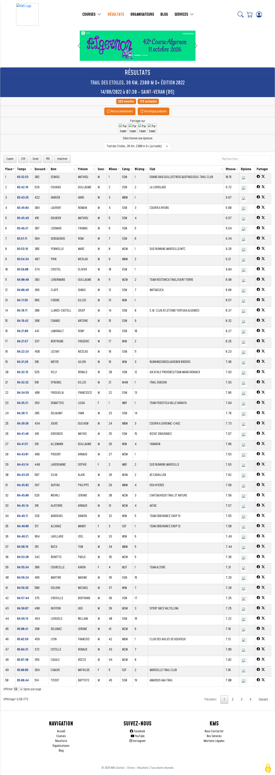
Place (8, 169)
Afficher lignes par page (22, 689)
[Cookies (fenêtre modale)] (268, 768)
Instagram (139, 741)
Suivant (263, 699)
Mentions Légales (214, 741)
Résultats (61, 741)
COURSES (89, 14)
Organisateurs (61, 746)
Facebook (139, 731)
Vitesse (231, 169)
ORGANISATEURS (142, 14)
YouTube (139, 736)
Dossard (40, 169)
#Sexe (113, 169)
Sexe (101, 169)
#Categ (139, 169)
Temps (21, 169)
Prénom (83, 169)
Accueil (61, 731)
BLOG (164, 14)
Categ (126, 169)
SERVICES (182, 14)
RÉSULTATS (116, 14)
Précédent (210, 699)
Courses (61, 736)
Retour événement (121, 111)
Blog (61, 750)
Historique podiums (155, 111)
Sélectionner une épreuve (137, 138)
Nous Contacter (214, 731)
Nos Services (214, 736)
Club (152, 169)
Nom (53, 169)
